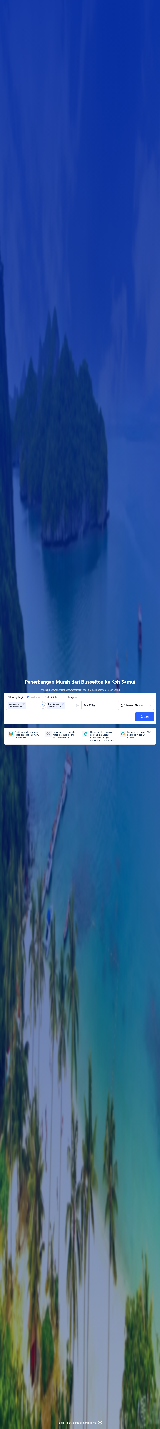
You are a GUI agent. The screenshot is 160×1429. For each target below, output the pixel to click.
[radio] (15, 697)
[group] (24, 705)
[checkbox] (71, 697)
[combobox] (27, 705)
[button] (132, 5)
